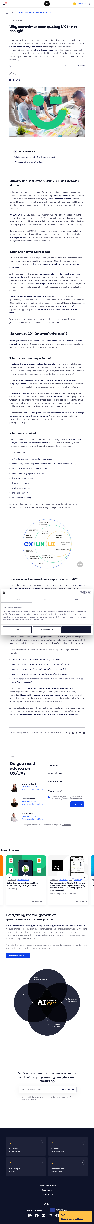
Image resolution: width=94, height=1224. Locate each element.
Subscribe (66, 1089)
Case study (54, 879)
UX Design (77, 879)
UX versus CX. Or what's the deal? (29, 162)
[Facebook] (13, 80)
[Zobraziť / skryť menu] (3, 3)
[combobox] (89, 3)
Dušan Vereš (70, 66)
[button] (75, 1216)
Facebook (37, 1215)
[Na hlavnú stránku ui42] (47, 3)
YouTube (43, 1215)
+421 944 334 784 (29, 787)
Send (75, 804)
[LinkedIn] (20, 80)
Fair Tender (66, 825)
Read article (37, 901)
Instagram (30, 1215)
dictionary (65, 732)
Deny (17, 629)
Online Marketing (23, 879)
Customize (45, 629)
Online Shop (12, 879)
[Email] (10, 80)
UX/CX (12, 73)
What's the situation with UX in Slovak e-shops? (34, 157)
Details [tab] (47, 599)
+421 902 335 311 (29, 816)
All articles (17, 20)
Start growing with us (17, 955)
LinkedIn (50, 1215)
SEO (70, 879)
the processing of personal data (71, 796)
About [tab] (77, 599)
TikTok (57, 1215)
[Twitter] (17, 80)
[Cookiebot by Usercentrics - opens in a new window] (81, 592)
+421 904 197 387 (29, 801)
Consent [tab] (16, 599)
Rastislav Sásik (54, 894)
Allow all (76, 629)
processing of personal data (45, 1097)
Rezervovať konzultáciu (32, 789)
